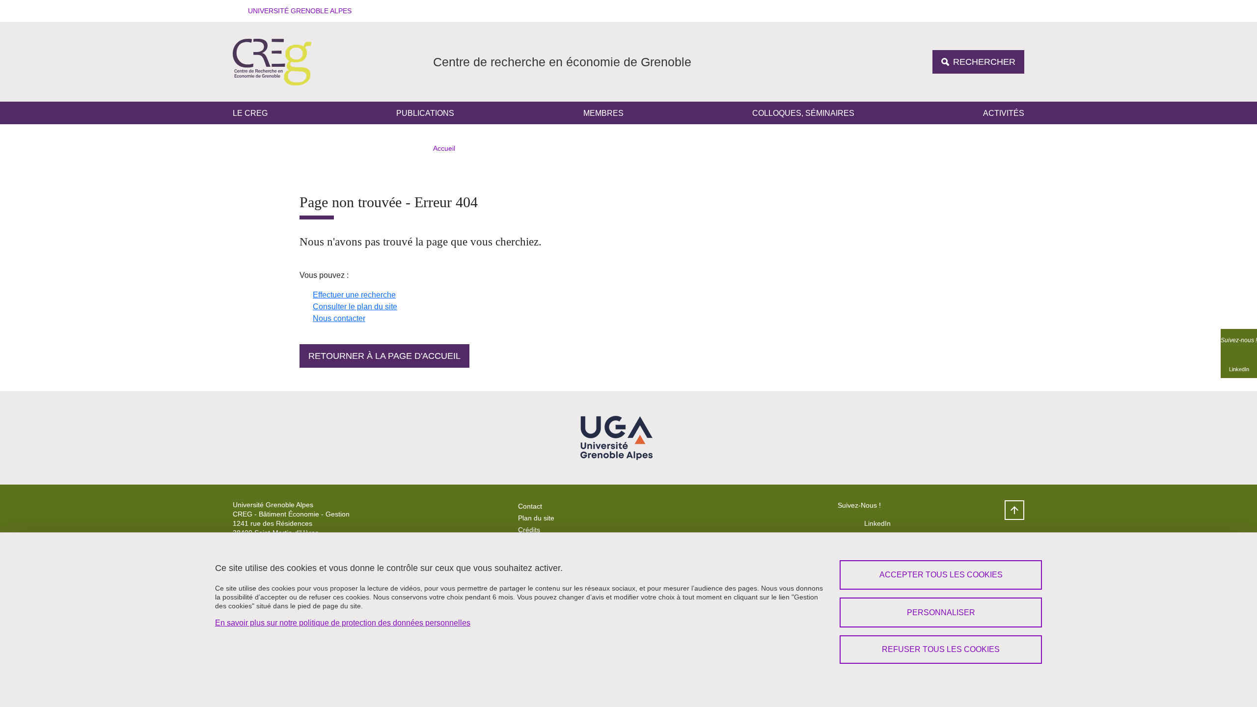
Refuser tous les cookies (941, 649)
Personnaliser (941, 612)
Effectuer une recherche (354, 295)
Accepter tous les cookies (941, 575)
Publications (425, 113)
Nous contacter (339, 318)
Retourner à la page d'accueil (384, 356)
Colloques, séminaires (803, 113)
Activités (1003, 113)
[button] (296, 11)
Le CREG (250, 113)
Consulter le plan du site (355, 306)
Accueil (444, 148)
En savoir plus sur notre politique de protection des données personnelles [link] (342, 623)
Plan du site (536, 518)
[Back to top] (1014, 510)
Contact (530, 506)
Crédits (529, 530)
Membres (603, 113)
